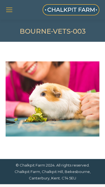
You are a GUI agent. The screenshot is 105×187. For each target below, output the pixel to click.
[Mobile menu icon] (9, 9)
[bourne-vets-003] (52, 99)
